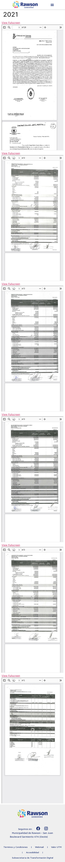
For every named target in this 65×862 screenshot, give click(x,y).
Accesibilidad (32, 852)
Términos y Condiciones (15, 847)
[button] (52, 4)
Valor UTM (56, 847)
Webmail (39, 847)
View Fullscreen (11, 22)
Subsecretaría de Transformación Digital (32, 857)
